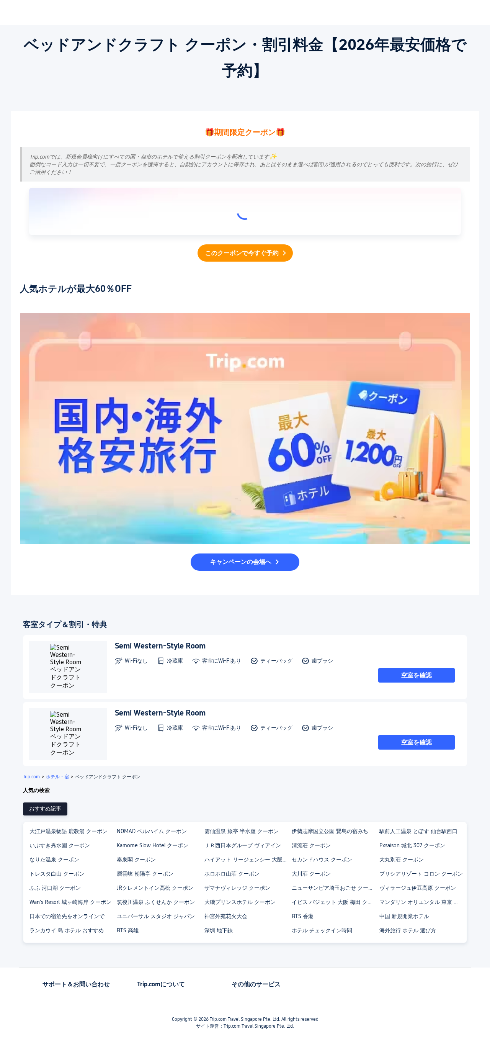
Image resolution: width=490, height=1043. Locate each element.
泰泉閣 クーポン (136, 859)
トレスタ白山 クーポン (57, 874)
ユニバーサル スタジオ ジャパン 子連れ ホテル (160, 916)
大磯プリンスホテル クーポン (240, 902)
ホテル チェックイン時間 (322, 930)
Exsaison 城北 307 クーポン (412, 845)
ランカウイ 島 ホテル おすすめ (66, 930)
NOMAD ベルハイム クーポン (152, 831)
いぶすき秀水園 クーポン (59, 845)
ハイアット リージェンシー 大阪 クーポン (247, 859)
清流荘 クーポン (311, 845)
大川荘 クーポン (311, 874)
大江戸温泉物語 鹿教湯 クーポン (68, 831)
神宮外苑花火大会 (225, 916)
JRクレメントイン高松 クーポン (155, 888)
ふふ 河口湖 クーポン (55, 888)
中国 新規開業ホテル (404, 916)
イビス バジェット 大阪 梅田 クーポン (335, 902)
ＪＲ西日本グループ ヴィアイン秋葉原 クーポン (247, 845)
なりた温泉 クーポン (54, 859)
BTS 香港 (303, 916)
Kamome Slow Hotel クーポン (152, 845)
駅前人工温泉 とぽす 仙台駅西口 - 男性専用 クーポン (422, 831)
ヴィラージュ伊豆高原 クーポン (417, 888)
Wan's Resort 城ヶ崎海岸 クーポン (70, 902)
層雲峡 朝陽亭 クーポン (145, 874)
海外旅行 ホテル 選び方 (407, 930)
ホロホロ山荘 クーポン (232, 874)
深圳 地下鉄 (218, 930)
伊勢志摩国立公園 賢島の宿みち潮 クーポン (335, 831)
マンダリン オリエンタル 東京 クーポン (422, 902)
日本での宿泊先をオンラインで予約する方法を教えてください (72, 916)
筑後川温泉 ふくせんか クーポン (156, 902)
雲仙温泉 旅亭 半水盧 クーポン (241, 831)
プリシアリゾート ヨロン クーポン (421, 874)
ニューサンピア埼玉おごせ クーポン (335, 888)
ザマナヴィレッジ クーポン (237, 888)
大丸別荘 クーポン (401, 859)
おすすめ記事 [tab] (45, 809)
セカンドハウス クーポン (322, 859)
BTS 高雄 (128, 930)
